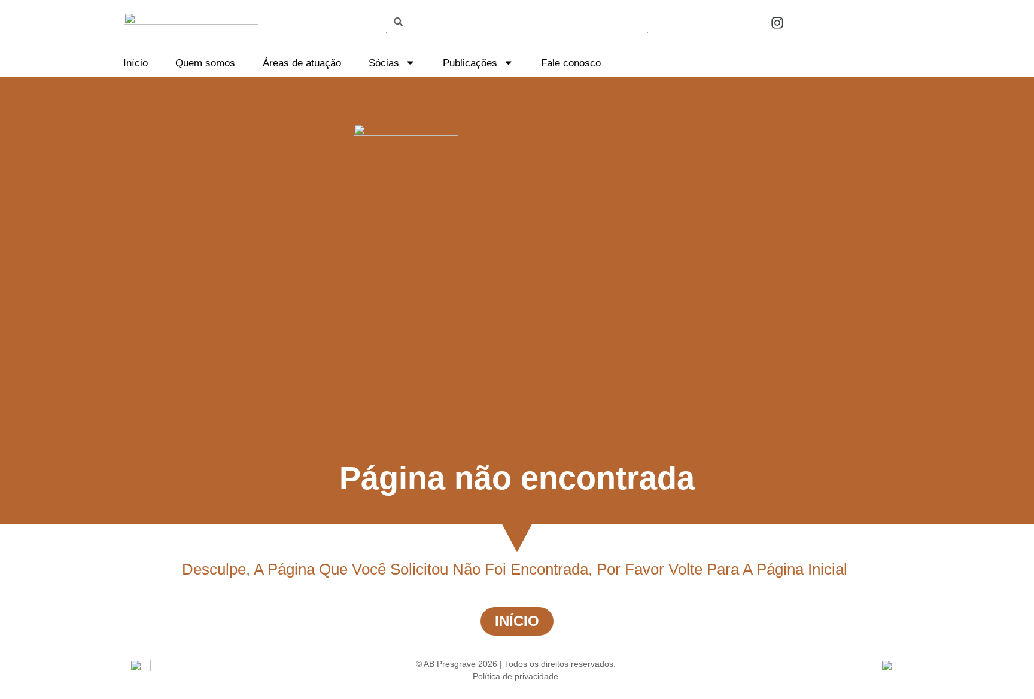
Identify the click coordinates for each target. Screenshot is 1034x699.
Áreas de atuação (302, 63)
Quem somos (205, 63)
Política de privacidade (515, 676)
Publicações (470, 63)
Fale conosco (571, 63)
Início (135, 63)
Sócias (384, 63)
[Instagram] (777, 22)
